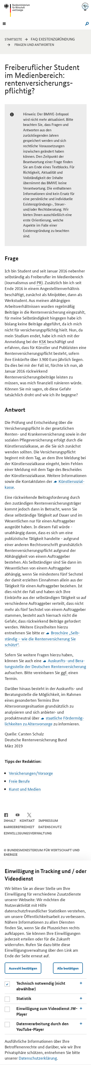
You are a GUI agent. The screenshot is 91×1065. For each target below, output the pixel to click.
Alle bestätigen (68, 968)
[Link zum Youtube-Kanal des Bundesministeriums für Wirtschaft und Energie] (17, 814)
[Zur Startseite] (85, 7)
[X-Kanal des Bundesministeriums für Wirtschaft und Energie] (29, 814)
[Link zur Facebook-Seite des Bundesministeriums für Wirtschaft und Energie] (6, 814)
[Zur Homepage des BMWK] (18, 10)
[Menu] (4, 23)
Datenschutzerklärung (38, 1058)
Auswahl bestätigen (23, 968)
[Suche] (86, 23)
